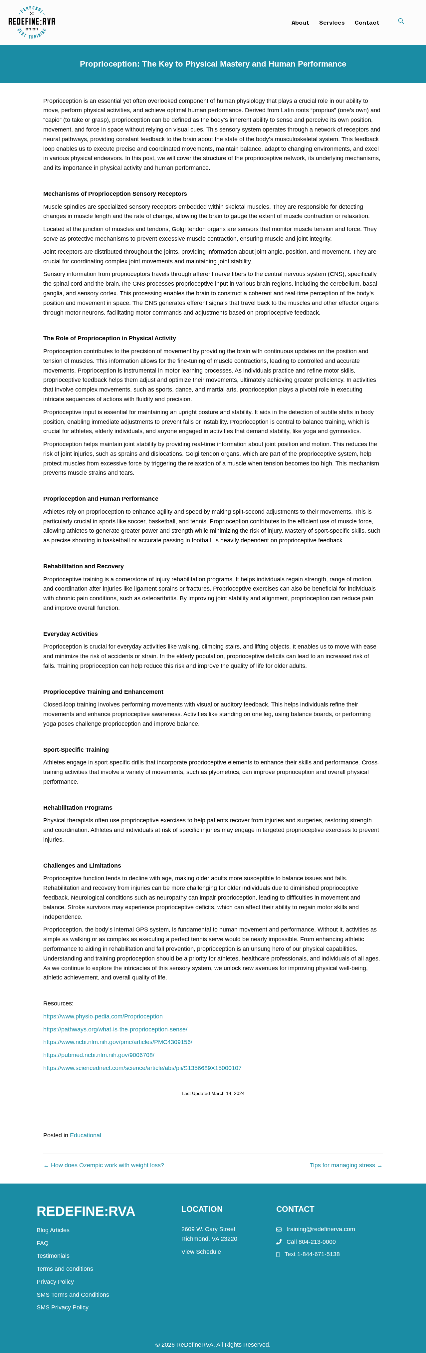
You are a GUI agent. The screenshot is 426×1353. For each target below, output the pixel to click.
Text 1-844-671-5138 (312, 1254)
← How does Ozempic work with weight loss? (103, 1165)
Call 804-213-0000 (311, 1241)
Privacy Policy (55, 1281)
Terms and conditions (65, 1268)
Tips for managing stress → (346, 1165)
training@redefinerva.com (321, 1229)
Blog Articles (53, 1230)
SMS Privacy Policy (63, 1307)
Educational (85, 1135)
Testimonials (53, 1255)
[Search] (401, 22)
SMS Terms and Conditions (73, 1294)
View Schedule (201, 1251)
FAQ (43, 1243)
